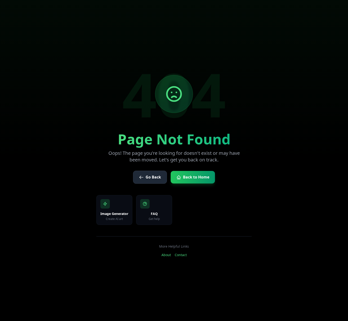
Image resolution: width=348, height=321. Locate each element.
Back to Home (196, 177)
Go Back (153, 177)
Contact (181, 255)
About (166, 255)
